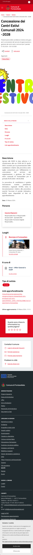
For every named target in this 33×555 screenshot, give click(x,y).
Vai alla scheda (13, 254)
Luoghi (3, 483)
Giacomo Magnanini (11, 213)
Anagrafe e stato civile (8, 427)
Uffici (2, 400)
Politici (3, 406)
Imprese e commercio (7, 448)
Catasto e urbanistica (7, 436)
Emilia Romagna (6, 1)
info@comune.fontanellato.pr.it (14, 509)
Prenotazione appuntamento (10, 516)
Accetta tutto (16, 546)
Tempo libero (5, 59)
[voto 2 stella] (11, 329)
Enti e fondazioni (6, 403)
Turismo (3, 462)
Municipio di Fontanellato (18, 237)
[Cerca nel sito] (28, 8)
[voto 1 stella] (9, 329)
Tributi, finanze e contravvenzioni (11, 460)
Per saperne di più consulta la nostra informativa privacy (17, 541)
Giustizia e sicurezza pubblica (9, 445)
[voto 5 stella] (20, 329)
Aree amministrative (7, 397)
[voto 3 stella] (14, 329)
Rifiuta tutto (16, 551)
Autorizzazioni (5, 433)
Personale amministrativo (9, 409)
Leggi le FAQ (5, 513)
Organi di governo (6, 394)
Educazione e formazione (8, 442)
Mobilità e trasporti (7, 451)
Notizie (3, 471)
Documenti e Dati (6, 411)
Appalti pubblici (5, 430)
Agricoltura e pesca (7, 422)
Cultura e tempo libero (8, 439)
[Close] (31, 520)
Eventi (3, 486)
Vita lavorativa (5, 465)
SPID (2, 457)
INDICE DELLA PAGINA (10, 121)
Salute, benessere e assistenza (10, 454)
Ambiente (4, 424)
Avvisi (3, 474)
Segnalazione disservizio (8, 519)
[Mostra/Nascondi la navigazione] (2, 8)
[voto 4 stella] (17, 329)
